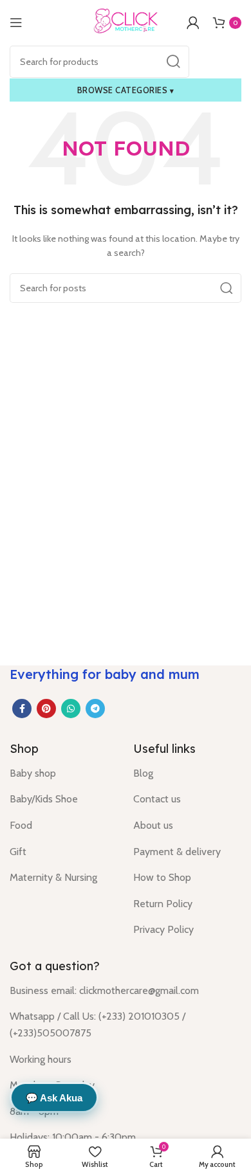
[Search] (173, 62)
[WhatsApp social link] (70, 708)
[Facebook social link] (22, 708)
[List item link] (62, 773)
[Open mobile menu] (16, 22)
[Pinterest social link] (46, 708)
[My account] (193, 22)
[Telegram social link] (95, 708)
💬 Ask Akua (54, 1097)
